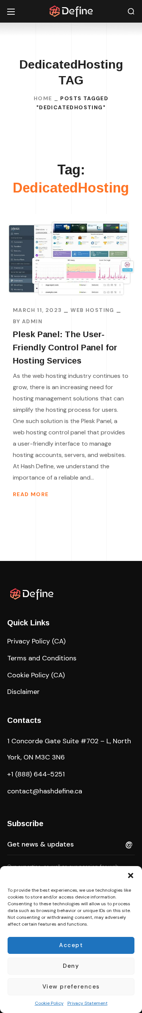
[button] (130, 875)
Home (43, 98)
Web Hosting (92, 310)
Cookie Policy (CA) (36, 675)
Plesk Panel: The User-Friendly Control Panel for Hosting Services (65, 347)
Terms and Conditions (41, 658)
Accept (71, 945)
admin (32, 321)
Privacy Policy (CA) (36, 641)
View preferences (71, 986)
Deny (71, 966)
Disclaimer (23, 691)
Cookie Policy (49, 1003)
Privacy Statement (87, 1003)
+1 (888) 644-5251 (36, 774)
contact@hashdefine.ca (44, 791)
